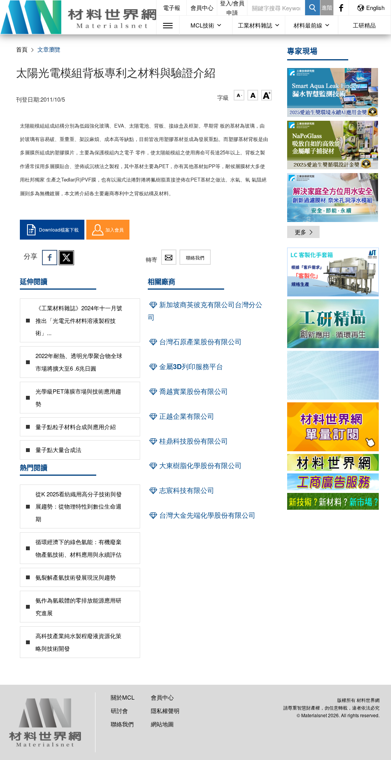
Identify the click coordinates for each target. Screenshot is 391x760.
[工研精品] (333, 323)
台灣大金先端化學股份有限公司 (206, 515)
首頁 (21, 49)
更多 (300, 232)
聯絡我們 (195, 257)
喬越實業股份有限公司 (192, 391)
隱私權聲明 (165, 711)
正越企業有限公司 (185, 416)
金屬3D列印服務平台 (190, 366)
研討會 (119, 711)
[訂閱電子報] (333, 375)
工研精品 (364, 25)
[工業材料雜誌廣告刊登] (333, 481)
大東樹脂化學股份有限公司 (199, 465)
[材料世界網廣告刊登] (333, 462)
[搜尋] (312, 7)
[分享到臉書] (50, 258)
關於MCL (122, 697)
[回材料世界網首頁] (78, 17)
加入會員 (114, 229)
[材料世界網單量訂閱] (333, 426)
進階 (327, 7)
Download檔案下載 (59, 229)
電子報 (171, 7)
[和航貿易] (333, 272)
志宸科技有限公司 (185, 490)
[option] (333, 273)
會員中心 (202, 7)
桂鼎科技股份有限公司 (192, 441)
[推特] (66, 258)
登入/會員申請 (232, 7)
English (375, 7)
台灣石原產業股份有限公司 (199, 342)
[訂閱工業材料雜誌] (333, 501)
